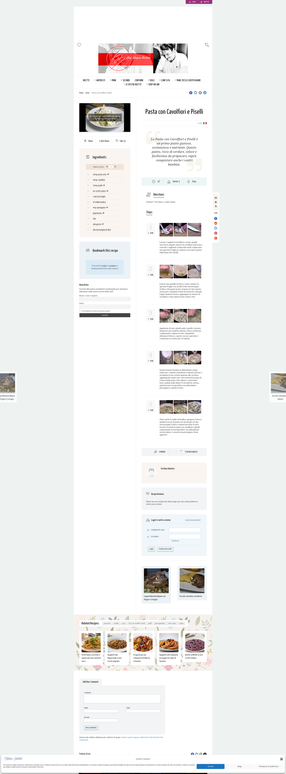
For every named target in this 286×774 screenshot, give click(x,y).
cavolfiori (116, 623)
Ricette (86, 80)
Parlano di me (84, 754)
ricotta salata (101, 191)
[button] (281, 759)
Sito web (86, 717)
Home (81, 93)
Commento (87, 693)
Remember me (175, 541)
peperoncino (97, 213)
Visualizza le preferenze (269, 767)
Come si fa (165, 80)
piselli (100, 185)
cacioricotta (107, 623)
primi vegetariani (160, 623)
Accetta (211, 767)
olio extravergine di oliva (102, 230)
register (112, 266)
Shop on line (154, 84)
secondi (126, 80)
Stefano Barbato (191, 452)
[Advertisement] (143, 24)
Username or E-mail (157, 530)
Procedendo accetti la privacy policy (96, 311)
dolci (152, 80)
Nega (240, 767)
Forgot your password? (193, 520)
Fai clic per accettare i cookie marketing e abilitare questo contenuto (104, 117)
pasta (123, 623)
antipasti (100, 80)
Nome (86, 708)
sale (94, 219)
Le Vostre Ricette (134, 84)
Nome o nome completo (88, 296)
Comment (162, 452)
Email (81, 303)
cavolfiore (101, 180)
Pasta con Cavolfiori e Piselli (137, 623)
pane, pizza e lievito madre (189, 80)
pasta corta (102, 174)
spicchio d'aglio (99, 196)
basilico (103, 202)
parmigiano (101, 208)
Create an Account (165, 549)
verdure (181, 623)
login (104, 266)
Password (154, 537)
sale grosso (97, 224)
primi (114, 80)
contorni (139, 80)
